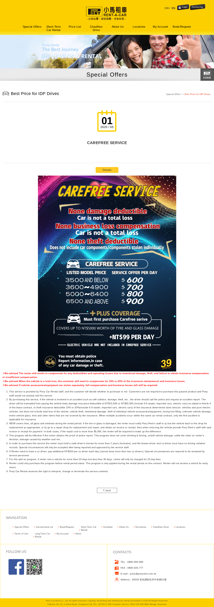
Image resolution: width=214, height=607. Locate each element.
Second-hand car (44, 527)
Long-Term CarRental (42, 535)
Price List (75, 26)
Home (78, 533)
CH (167, 8)
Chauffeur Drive (96, 28)
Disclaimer (140, 527)
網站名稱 (107, 13)
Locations (139, 26)
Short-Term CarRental (88, 528)
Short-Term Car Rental (53, 28)
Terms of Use (21, 533)
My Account (160, 26)
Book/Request (182, 26)
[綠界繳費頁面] (198, 7)
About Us (118, 26)
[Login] (183, 7)
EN (173, 8)
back (108, 490)
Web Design (150, 604)
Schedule (108, 527)
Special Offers (32, 26)
